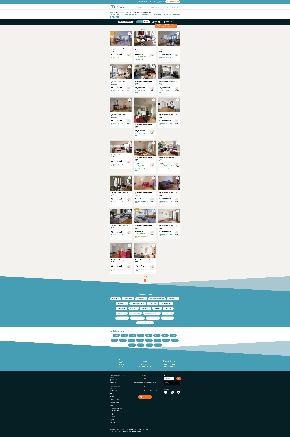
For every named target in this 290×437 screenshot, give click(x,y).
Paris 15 (166, 340)
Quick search (167, 375)
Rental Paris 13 (115, 298)
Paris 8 (173, 335)
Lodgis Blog (112, 421)
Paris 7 (165, 335)
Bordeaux (112, 391)
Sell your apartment (114, 410)
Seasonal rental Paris (135, 313)
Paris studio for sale (167, 318)
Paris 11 (131, 340)
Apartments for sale (114, 402)
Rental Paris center (128, 298)
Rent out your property (115, 407)
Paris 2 (124, 335)
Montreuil (112, 380)
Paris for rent (121, 12)
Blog (178, 7)
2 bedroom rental (128, 12)
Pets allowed (157, 308)
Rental (140, 7)
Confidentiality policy (131, 429)
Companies (165, 7)
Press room (112, 416)
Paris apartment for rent (153, 318)
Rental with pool (145, 308)
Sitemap (112, 424)
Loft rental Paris (152, 303)
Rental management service (116, 408)
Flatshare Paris (168, 308)
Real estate (116, 12)
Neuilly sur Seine (113, 382)
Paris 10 (123, 340)
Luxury (147, 7)
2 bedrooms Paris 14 (147, 12)
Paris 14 (157, 340)
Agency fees (112, 422)
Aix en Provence (113, 390)
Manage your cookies (143, 429)
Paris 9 (114, 340)
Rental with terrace (122, 303)
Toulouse (112, 396)
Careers (111, 417)
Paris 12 (140, 340)
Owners (158, 7)
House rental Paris (168, 313)
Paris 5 (148, 335)
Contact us (147, 397)
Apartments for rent (114, 401)
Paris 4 (140, 335)
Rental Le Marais (121, 308)
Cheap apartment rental (166, 303)
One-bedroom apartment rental (152, 313)
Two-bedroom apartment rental (157, 298)
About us (172, 7)
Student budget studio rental (137, 303)
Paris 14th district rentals (137, 12)
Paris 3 (132, 335)
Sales (152, 7)
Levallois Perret (113, 379)
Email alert (169, 21)
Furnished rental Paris (122, 318)
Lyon (111, 393)
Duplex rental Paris (173, 298)
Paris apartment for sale (137, 318)
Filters (156, 21)
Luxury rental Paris (141, 298)
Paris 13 (148, 340)
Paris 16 (174, 340)
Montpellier (112, 394)
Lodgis (111, 12)
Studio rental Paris (122, 313)
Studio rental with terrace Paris (145, 322)
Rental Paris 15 (133, 308)
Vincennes (112, 383)
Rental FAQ (112, 419)
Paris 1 (116, 335)
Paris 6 (156, 335)
